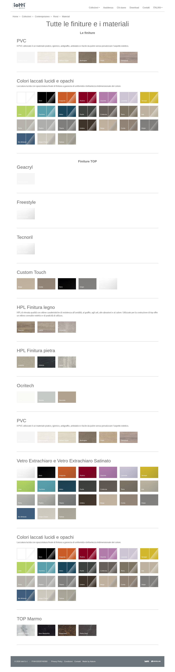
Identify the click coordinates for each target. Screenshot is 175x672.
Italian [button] (157, 8)
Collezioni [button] (93, 8)
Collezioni (26, 16)
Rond (55, 16)
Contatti (146, 8)
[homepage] (19, 6)
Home (15, 16)
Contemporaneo (42, 16)
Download (134, 8)
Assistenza (108, 8)
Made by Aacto (89, 661)
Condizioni (68, 661)
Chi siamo (121, 8)
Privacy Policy (56, 661)
